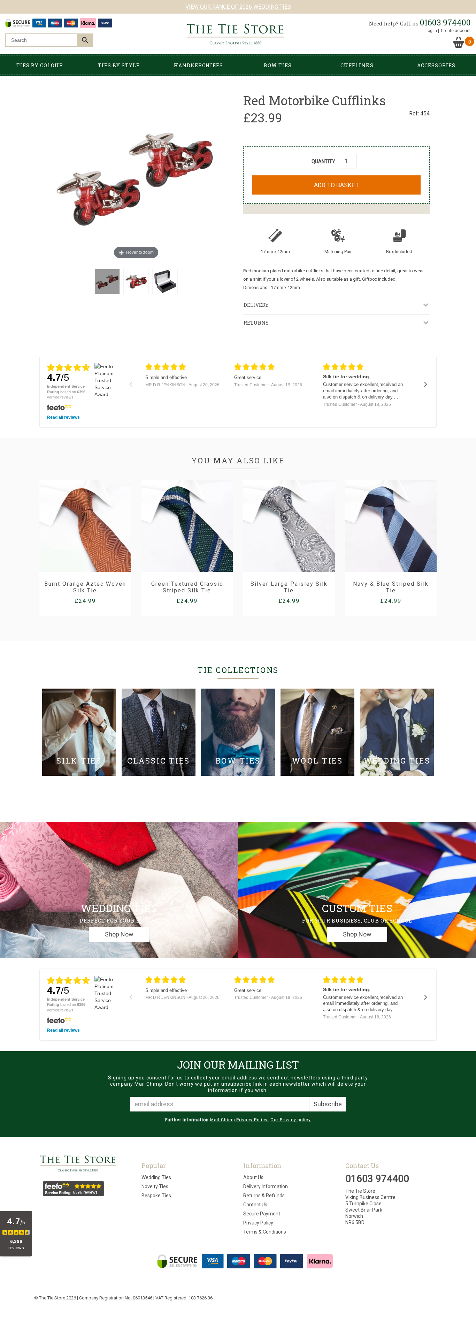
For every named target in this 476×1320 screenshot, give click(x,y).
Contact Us (255, 1204)
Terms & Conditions (264, 1232)
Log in (431, 30)
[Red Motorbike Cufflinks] (107, 281)
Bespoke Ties (156, 1195)
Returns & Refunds (264, 1195)
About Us (253, 1177)
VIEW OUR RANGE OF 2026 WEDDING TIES (238, 6)
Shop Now (119, 934)
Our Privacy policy (290, 1119)
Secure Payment (261, 1213)
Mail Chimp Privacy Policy (239, 1119)
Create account (456, 30)
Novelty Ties (154, 1186)
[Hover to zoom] (136, 176)
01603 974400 (445, 22)
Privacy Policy (258, 1223)
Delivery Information (265, 1186)
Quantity (323, 161)
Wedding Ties (156, 1177)
